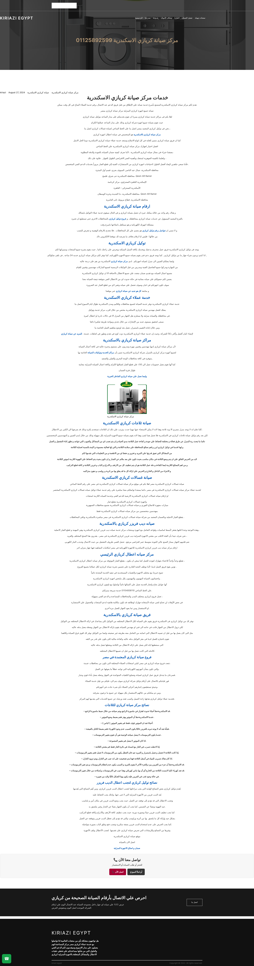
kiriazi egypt (16, 18)
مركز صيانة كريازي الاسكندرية (65, 92)
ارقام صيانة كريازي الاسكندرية (127, 206)
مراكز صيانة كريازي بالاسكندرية (127, 340)
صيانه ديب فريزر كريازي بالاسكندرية (127, 523)
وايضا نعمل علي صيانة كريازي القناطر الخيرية (127, 376)
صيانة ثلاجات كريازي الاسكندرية (127, 423)
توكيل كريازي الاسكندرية (127, 243)
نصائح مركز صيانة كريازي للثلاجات (127, 705)
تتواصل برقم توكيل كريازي (154, 230)
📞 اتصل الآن (117, 872)
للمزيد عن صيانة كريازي (71, 333)
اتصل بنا (194, 902)
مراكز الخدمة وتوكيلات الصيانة (101, 352)
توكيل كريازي (115, 218)
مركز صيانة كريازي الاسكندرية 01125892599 (127, 40)
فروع (123, 218)
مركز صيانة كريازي (119, 261)
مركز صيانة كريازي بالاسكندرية (147, 134)
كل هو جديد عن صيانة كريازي (128, 291)
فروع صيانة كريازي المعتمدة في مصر (127, 657)
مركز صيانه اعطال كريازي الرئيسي (127, 554)
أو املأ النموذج (136, 872)
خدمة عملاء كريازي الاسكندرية (127, 297)
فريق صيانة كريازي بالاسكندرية (127, 614)
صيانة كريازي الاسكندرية (38, 92)
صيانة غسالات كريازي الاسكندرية (127, 477)
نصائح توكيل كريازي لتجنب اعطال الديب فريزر (127, 782)
